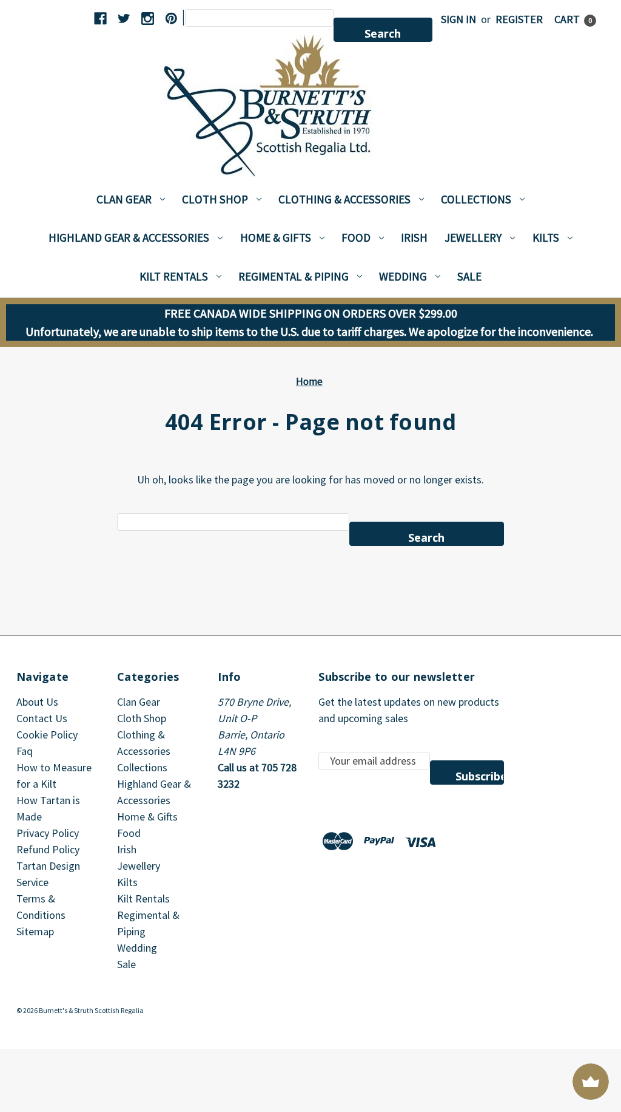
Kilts (545, 237)
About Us (37, 702)
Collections (476, 199)
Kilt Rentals (173, 276)
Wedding (403, 276)
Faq (24, 751)
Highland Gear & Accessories (129, 237)
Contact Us (41, 718)
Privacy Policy (47, 833)
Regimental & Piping (293, 276)
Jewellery (473, 237)
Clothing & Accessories (344, 199)
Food (356, 237)
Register (519, 19)
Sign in (458, 19)
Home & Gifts (275, 237)
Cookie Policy (47, 735)
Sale (469, 276)
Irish (414, 237)
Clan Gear (124, 199)
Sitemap (35, 931)
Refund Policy (47, 849)
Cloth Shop (215, 199)
